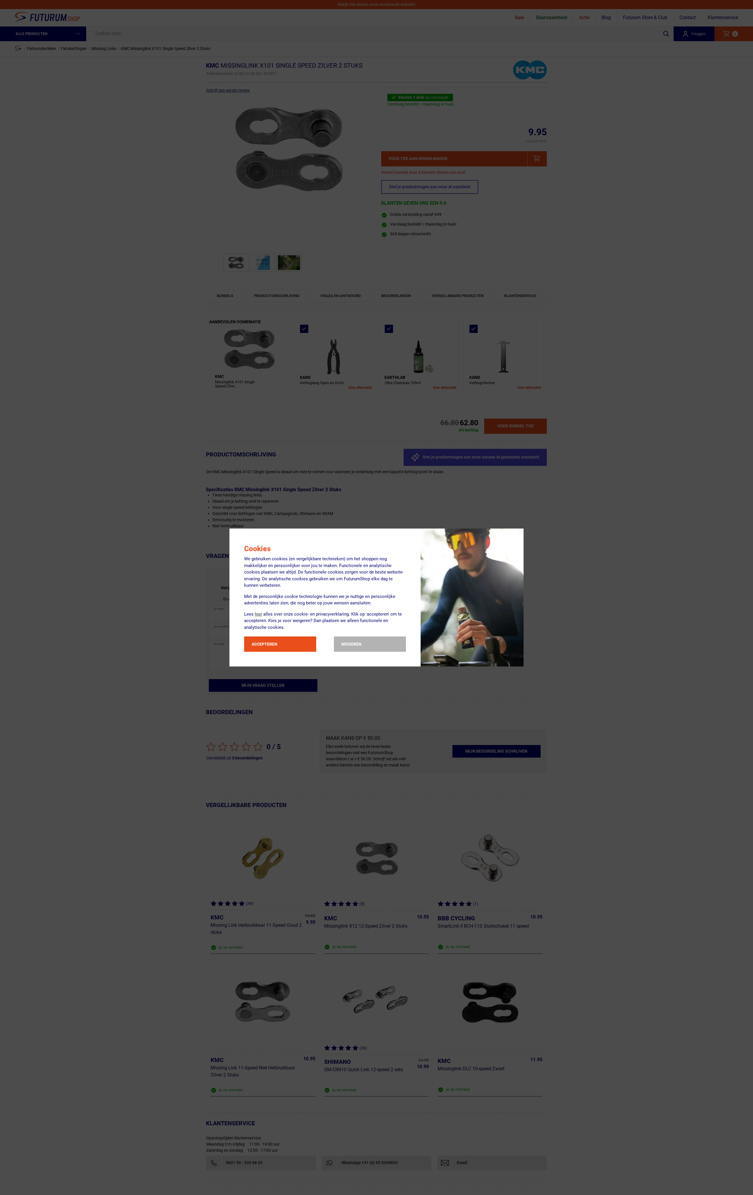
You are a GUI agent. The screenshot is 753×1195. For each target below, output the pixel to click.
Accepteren (264, 644)
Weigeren (351, 644)
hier (258, 614)
